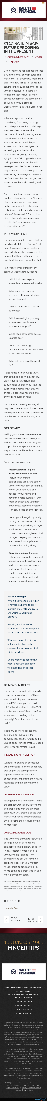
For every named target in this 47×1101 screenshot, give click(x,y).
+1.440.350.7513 (25, 1005)
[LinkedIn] (14, 75)
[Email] (14, 80)
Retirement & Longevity (16, 57)
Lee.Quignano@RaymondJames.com (26, 987)
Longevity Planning (12, 908)
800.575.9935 (25, 1009)
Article (38, 57)
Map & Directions (23, 1013)
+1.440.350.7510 (25, 1001)
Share (16, 61)
